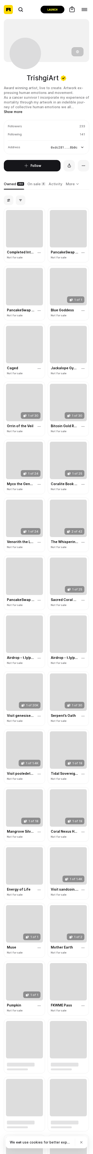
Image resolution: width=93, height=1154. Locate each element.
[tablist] (73, 184)
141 (82, 134)
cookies (36, 1142)
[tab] (14, 184)
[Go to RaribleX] (52, 9)
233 (82, 126)
